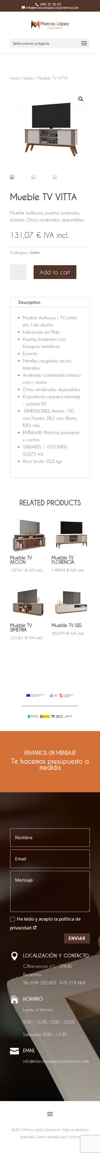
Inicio (14, 78)
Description (29, 302)
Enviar (77, 938)
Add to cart (55, 272)
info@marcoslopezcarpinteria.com (56, 1061)
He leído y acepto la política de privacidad (45, 923)
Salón (28, 78)
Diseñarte (73, 1137)
